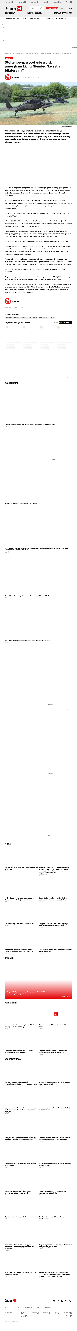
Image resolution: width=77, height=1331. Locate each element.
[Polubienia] (3, 20)
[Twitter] (58, 1300)
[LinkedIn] (62, 1300)
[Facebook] (54, 1300)
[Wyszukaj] (41, 8)
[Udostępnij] (3, 41)
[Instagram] (70, 1300)
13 (3, 27)
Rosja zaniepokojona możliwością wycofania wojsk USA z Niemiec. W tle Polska (41, 241)
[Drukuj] (3, 31)
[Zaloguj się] (62, 8)
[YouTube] (66, 1300)
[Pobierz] (3, 36)
